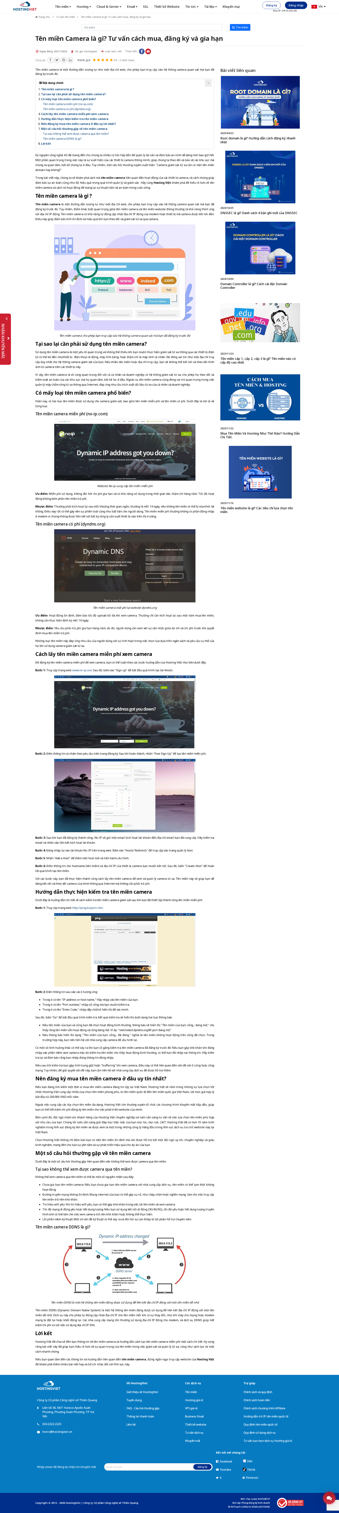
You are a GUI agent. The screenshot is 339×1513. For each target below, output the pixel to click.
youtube (148, 51)
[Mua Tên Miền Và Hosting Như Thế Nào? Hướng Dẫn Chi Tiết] (260, 406)
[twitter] (57, 60)
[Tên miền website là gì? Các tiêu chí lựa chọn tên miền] (260, 480)
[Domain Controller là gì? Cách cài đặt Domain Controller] (260, 256)
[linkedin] (70, 60)
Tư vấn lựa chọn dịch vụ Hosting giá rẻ (267, 1441)
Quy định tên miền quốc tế (260, 1424)
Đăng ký (271, 5)
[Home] (25, 6)
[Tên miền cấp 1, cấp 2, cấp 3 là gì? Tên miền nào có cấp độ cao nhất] (260, 331)
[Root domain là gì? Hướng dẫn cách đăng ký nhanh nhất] (260, 110)
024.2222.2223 (51, 1424)
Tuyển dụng (134, 1400)
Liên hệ (131, 1424)
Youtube (225, 1469)
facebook (142, 51)
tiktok (154, 51)
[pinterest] (64, 60)
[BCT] (290, 1503)
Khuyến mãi (192, 1441)
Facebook (225, 1461)
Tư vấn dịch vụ (194, 1433)
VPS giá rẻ (191, 1408)
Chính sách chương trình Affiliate (264, 1408)
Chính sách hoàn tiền (256, 1400)
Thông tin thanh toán (140, 1416)
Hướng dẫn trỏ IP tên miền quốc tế (265, 1416)
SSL (145, 6)
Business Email (194, 1416)
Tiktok (250, 1469)
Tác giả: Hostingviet (85, 51)
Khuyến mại (231, 6)
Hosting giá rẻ (194, 1400)
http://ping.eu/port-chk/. (88, 908)
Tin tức (190, 6)
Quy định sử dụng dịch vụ (259, 1433)
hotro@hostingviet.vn (57, 1432)
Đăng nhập (296, 5)
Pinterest (251, 1478)
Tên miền (191, 1392)
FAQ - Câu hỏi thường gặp (142, 1408)
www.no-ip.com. (82, 670)
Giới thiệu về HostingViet (142, 1392)
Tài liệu (209, 6)
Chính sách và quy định (257, 1392)
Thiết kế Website (167, 6)
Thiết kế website (195, 1424)
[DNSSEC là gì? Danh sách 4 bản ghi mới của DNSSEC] (260, 183)
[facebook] (50, 60)
